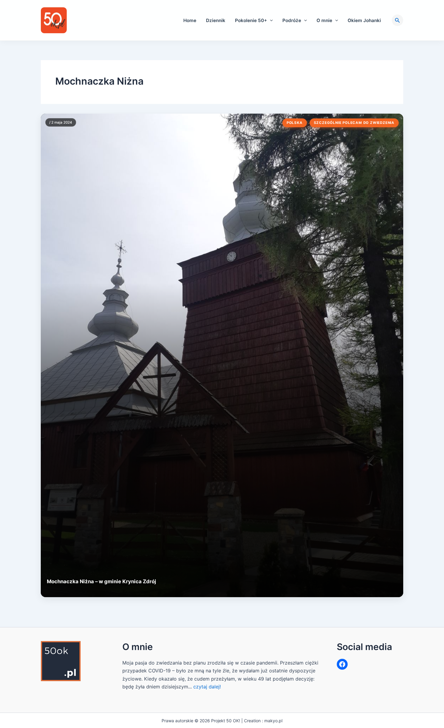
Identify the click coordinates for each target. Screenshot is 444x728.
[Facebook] (342, 664)
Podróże (291, 20)
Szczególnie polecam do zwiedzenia (354, 123)
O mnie (324, 20)
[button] (270, 20)
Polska (295, 123)
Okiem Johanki (364, 20)
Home (189, 20)
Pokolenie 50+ (251, 20)
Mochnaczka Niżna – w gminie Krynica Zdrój (101, 581)
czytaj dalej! (207, 687)
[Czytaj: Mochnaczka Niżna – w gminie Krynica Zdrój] (222, 355)
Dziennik (215, 20)
